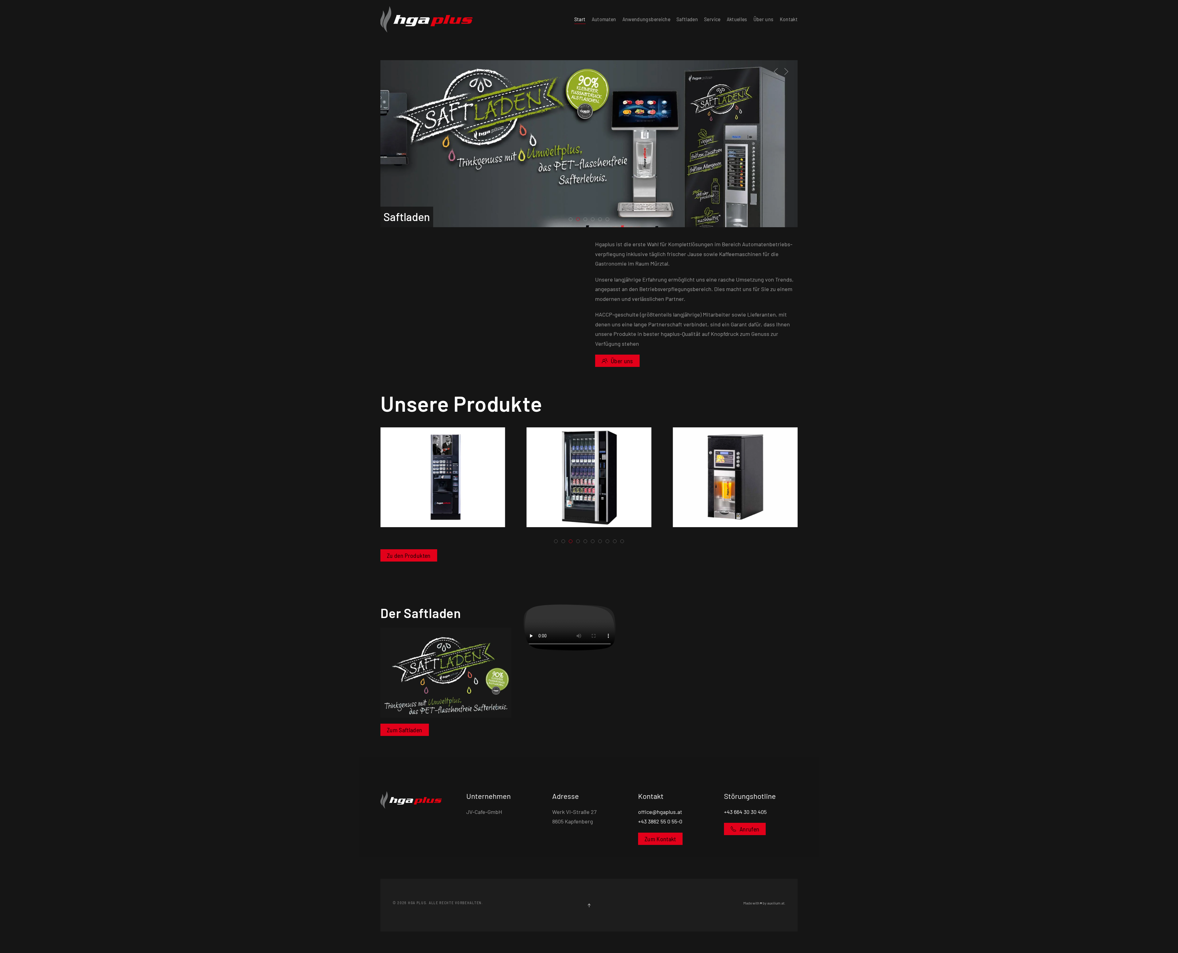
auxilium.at (775, 903)
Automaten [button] (604, 19)
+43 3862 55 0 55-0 (660, 821)
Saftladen (687, 19)
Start (580, 19)
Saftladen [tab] (579, 220)
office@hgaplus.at (660, 811)
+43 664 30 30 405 (745, 811)
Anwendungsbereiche (646, 19)
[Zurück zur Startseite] (426, 19)
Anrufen (749, 829)
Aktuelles (737, 19)
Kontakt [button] (789, 19)
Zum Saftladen (404, 729)
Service (712, 19)
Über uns (763, 19)
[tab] (556, 541)
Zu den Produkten (409, 555)
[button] (776, 71)
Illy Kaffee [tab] (594, 220)
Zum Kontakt (660, 838)
